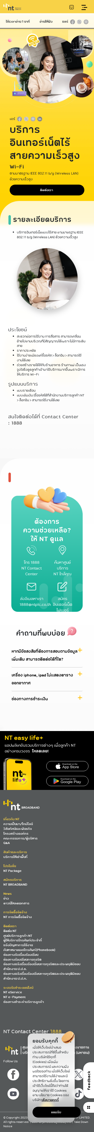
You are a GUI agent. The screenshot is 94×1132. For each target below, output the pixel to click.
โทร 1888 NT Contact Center (31, 568)
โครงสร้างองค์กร (15, 833)
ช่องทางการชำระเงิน (30, 699)
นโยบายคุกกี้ (50, 1099)
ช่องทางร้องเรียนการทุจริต (22, 959)
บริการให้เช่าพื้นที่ (15, 856)
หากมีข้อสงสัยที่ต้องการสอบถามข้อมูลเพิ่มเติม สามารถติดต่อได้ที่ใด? (45, 656)
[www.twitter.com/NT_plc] (78, 1073)
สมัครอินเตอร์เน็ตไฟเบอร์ (62, 604)
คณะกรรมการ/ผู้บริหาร (20, 838)
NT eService (12, 992)
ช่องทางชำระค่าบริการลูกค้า (23, 1001)
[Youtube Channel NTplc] (13, 1092)
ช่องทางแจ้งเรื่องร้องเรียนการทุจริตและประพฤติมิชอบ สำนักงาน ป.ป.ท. (42, 976)
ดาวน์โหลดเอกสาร (16, 903)
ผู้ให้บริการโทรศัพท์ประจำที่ (22, 940)
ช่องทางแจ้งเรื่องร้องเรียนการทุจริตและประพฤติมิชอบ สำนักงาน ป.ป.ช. (42, 966)
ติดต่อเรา (46, 190)
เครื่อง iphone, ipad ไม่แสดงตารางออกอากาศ (42, 679)
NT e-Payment (14, 997)
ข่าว (6, 898)
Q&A (6, 842)
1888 (16, 423)
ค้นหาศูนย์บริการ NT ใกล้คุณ (62, 568)
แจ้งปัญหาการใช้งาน (18, 945)
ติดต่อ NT (10, 930)
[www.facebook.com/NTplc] (13, 1073)
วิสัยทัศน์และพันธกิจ (17, 828)
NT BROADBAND (15, 884)
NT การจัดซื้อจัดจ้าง (17, 916)
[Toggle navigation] (84, 7)
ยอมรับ (56, 1112)
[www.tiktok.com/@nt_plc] (78, 1092)
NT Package (12, 870)
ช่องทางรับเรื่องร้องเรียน (20, 954)
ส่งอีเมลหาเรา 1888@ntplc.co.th (35, 602)
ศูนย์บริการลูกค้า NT (17, 935)
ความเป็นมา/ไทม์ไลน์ (18, 823)
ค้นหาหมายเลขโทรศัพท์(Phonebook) (29, 949)
